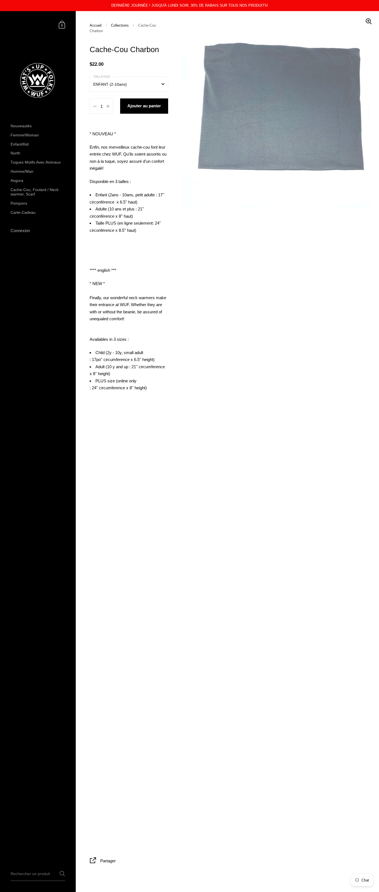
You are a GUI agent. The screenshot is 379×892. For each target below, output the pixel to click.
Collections (120, 25)
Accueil (96, 25)
